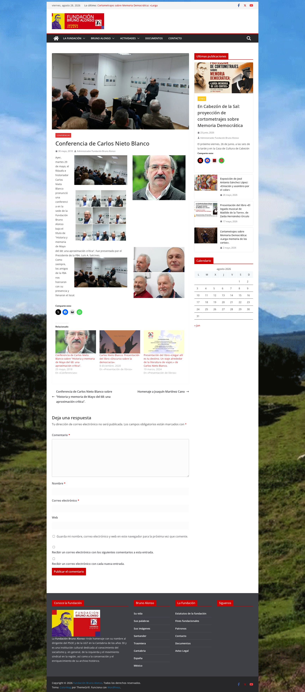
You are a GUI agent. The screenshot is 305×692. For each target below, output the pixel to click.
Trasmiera (140, 643)
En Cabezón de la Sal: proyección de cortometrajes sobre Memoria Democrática (220, 115)
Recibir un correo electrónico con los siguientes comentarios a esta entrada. (103, 552)
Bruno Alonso (101, 38)
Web (55, 517)
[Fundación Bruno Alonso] (56, 38)
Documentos (154, 38)
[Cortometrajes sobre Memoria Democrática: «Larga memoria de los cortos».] (205, 239)
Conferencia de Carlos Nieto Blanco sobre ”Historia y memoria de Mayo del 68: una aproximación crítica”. (75, 360)
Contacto (175, 38)
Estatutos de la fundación (190, 613)
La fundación (72, 38)
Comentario (61, 435)
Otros (202, 98)
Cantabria (140, 650)
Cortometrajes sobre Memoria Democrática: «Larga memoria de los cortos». (233, 237)
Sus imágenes (142, 628)
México (138, 665)
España (138, 658)
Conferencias (63, 135)
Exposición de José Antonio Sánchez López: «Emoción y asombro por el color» (234, 184)
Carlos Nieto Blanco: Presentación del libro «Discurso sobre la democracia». (119, 358)
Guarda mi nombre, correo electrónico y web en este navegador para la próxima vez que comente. (122, 536)
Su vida (138, 613)
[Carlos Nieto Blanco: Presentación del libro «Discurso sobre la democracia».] (120, 341)
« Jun (197, 325)
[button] (83, 38)
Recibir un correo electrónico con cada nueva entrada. (88, 564)
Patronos (180, 628)
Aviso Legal (182, 650)
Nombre (58, 483)
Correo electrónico (65, 500)
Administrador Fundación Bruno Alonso (96, 151)
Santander (140, 636)
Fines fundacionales (187, 621)
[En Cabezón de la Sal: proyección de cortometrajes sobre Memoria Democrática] (223, 77)
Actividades (128, 38)
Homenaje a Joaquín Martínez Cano (161, 392)
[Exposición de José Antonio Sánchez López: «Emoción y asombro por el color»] (205, 187)
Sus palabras (141, 621)
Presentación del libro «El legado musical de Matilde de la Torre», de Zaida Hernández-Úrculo (131, 5)
